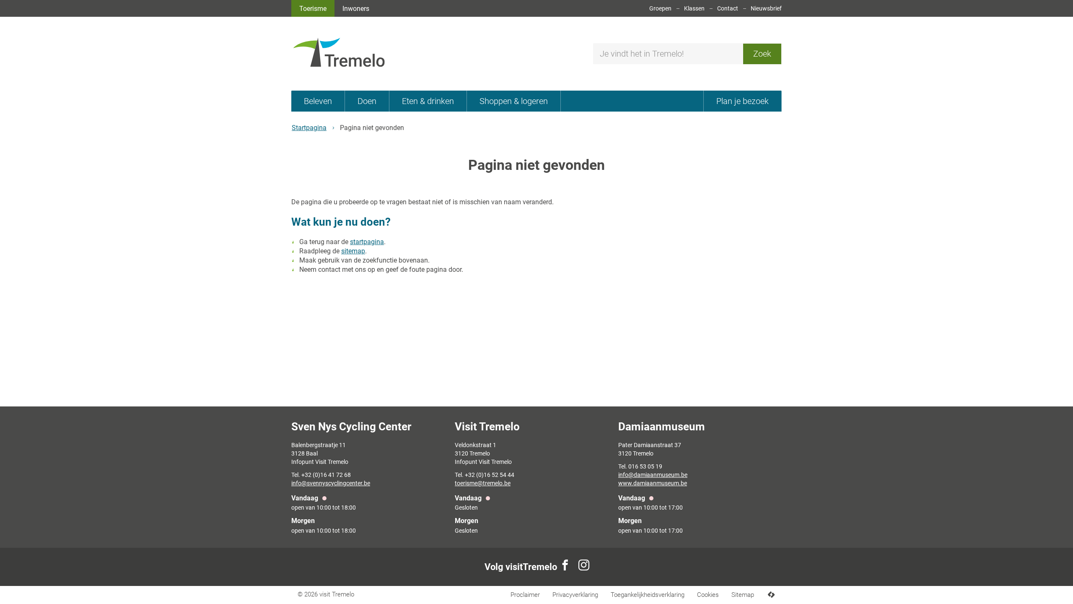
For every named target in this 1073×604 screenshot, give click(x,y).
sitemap (353, 251)
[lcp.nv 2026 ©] (771, 595)
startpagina (367, 242)
